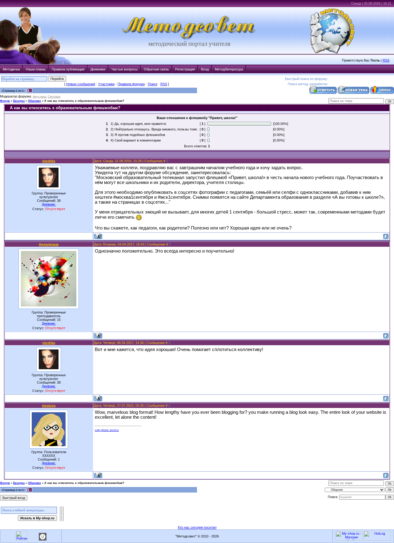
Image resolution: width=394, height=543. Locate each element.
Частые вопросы (124, 69)
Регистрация (185, 69)
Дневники (97, 69)
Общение (34, 100)
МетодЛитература (229, 69)
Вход (205, 69)
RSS (386, 60)
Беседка (19, 100)
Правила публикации (68, 69)
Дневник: (49, 204)
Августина (39, 96)
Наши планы (36, 69)
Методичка (11, 69)
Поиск (152, 84)
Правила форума (131, 84)
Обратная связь (156, 69)
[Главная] (189, 39)
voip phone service (107, 430)
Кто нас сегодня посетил (197, 527)
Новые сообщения (80, 84)
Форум (5, 100)
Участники (106, 84)
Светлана (54, 96)
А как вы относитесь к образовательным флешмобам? (84, 100)
